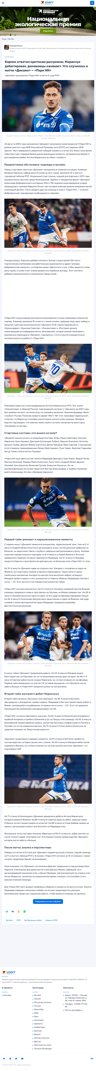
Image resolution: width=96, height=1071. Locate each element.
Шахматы (38, 1024)
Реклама (7, 995)
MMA (36, 1013)
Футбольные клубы (33, 920)
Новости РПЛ (51, 920)
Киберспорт (39, 1027)
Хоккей (37, 999)
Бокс (36, 1016)
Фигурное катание (42, 1002)
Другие (37, 1041)
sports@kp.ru (77, 1010)
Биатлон (38, 1031)
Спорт (4, 39)
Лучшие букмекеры (43, 1048)
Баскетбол (39, 1009)
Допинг (37, 1034)
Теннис (37, 1006)
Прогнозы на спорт (42, 1045)
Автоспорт (39, 1020)
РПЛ (18, 920)
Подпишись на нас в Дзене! (48, 901)
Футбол (11, 39)
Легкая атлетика (41, 1038)
